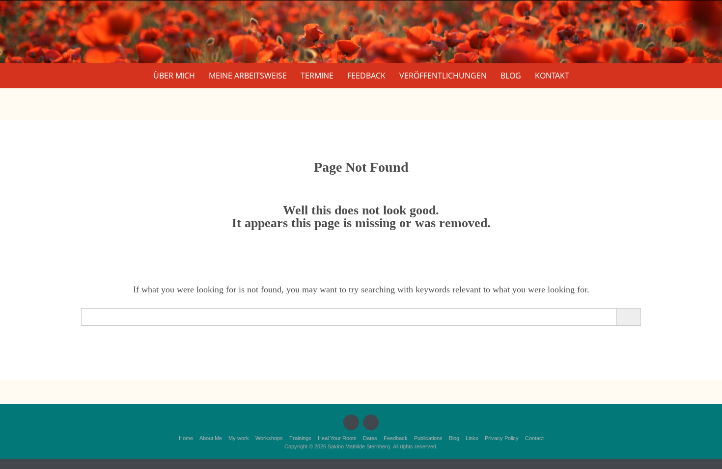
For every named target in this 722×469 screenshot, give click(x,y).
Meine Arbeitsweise (248, 75)
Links (472, 438)
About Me (210, 438)
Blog (510, 75)
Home (186, 438)
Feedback (366, 75)
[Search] (628, 317)
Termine (317, 75)
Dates (370, 438)
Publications (428, 438)
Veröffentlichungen (443, 75)
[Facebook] (351, 422)
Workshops (269, 438)
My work (238, 438)
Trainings (300, 438)
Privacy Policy (502, 438)
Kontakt (552, 75)
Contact (534, 438)
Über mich (174, 75)
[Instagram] (371, 422)
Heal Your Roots (337, 438)
